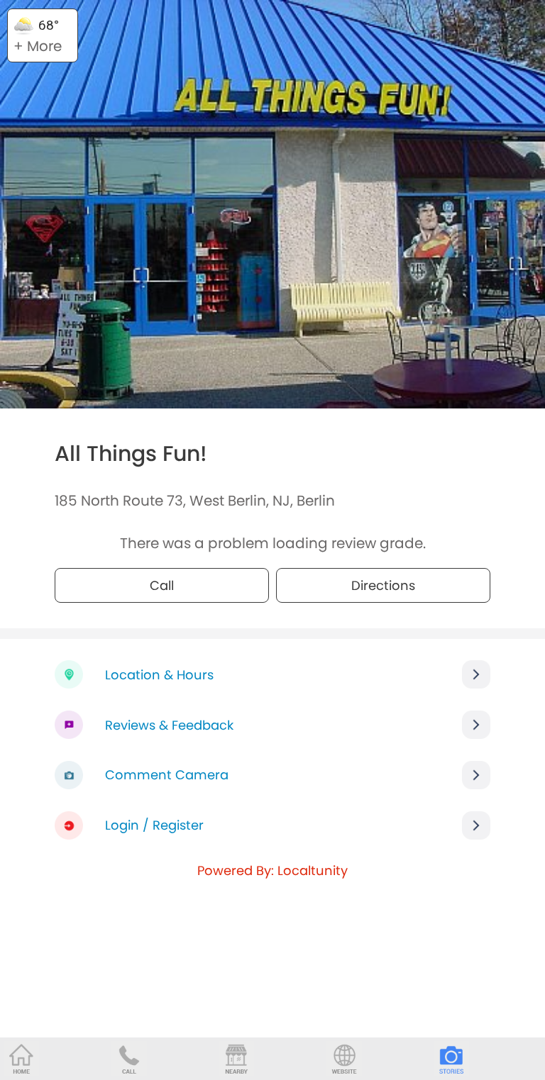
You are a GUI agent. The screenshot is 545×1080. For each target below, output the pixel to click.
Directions (383, 585)
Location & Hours (159, 675)
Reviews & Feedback (169, 725)
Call (162, 585)
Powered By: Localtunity (272, 870)
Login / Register (154, 825)
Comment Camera (167, 775)
